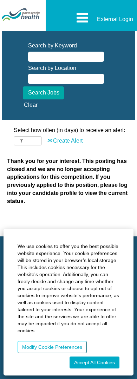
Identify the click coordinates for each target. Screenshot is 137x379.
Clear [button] (31, 105)
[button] (68, 18)
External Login (115, 19)
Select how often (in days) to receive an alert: (69, 130)
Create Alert (67, 141)
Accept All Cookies (94, 362)
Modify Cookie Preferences (52, 347)
